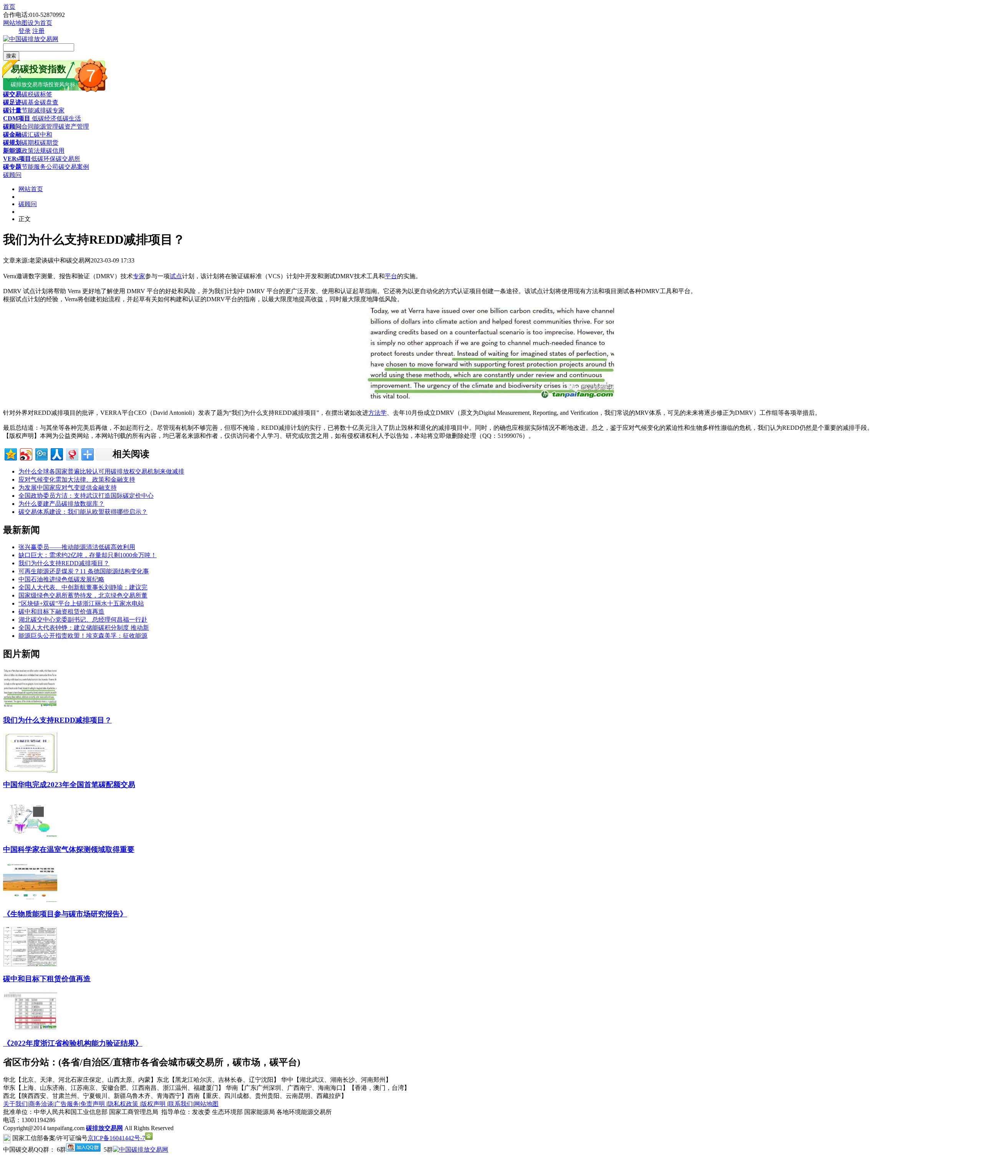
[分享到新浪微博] (25, 453)
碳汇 (28, 134)
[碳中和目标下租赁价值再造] (30, 964)
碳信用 (55, 150)
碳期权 (31, 142)
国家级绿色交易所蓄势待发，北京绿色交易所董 (82, 595)
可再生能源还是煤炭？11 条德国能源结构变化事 (83, 571)
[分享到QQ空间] (10, 453)
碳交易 (12, 94)
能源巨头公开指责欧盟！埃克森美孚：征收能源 (82, 635)
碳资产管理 (73, 126)
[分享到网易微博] (72, 453)
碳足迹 (12, 102)
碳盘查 (49, 102)
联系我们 (180, 1104)
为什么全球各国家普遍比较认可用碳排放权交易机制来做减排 (101, 471)
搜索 (11, 56)
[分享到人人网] (56, 453)
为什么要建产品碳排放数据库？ (61, 503)
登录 (24, 31)
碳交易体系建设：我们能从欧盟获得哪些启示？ (82, 511)
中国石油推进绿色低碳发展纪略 (61, 579)
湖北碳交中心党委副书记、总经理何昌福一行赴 (82, 619)
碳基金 (31, 102)
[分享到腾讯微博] (41, 453)
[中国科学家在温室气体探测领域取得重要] (30, 835)
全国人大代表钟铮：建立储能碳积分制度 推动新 (83, 627)
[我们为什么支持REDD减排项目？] (30, 706)
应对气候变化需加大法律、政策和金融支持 (76, 479)
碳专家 (55, 110)
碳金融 (12, 134)
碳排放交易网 (104, 1128)
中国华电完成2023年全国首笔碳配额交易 (69, 785)
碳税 (28, 94)
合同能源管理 (40, 126)
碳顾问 (12, 126)
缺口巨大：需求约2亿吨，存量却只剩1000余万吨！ (87, 555)
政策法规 (34, 150)
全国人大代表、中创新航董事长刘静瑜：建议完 (82, 587)
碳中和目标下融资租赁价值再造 (61, 611)
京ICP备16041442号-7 (116, 1138)
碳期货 (49, 142)
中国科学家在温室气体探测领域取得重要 (68, 849)
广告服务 (67, 1104)
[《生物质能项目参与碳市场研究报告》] (30, 900)
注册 (38, 31)
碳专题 (12, 166)
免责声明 (93, 1104)
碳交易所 (68, 158)
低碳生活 (68, 118)
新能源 (12, 150)
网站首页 (30, 189)
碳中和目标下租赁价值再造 (47, 979)
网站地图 (15, 23)
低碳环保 (43, 158)
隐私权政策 (124, 1104)
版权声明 (154, 1104)
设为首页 (40, 23)
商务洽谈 (41, 1104)
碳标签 (43, 94)
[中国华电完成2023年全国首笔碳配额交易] (30, 770)
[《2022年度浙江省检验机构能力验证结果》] (30, 1029)
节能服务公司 (40, 166)
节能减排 (34, 110)
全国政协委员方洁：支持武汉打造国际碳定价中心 (86, 495)
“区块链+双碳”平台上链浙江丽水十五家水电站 (81, 603)
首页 (9, 6)
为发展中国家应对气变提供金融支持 (67, 487)
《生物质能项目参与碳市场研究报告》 (65, 914)
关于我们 (15, 1104)
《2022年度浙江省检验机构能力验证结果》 (72, 1043)
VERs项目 (17, 158)
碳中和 (43, 134)
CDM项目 (16, 118)
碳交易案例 (73, 166)
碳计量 (12, 110)
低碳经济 (43, 118)
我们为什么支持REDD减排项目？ (63, 563)
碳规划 (12, 142)
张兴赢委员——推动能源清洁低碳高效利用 (76, 547)
